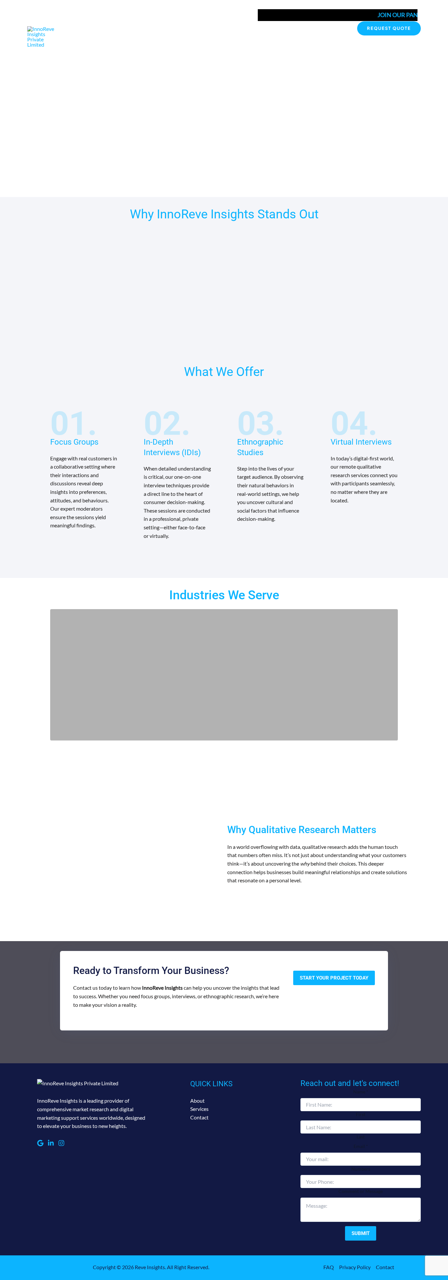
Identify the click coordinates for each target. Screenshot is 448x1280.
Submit (361, 1233)
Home (253, 28)
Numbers (360, 1169)
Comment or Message (360, 1191)
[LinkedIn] (51, 1143)
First (360, 1114)
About (276, 28)
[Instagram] (61, 1143)
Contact (333, 28)
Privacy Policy (355, 1267)
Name (360, 1091)
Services (303, 28)
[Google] (40, 1143)
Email (361, 1146)
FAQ (328, 1267)
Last (360, 1136)
